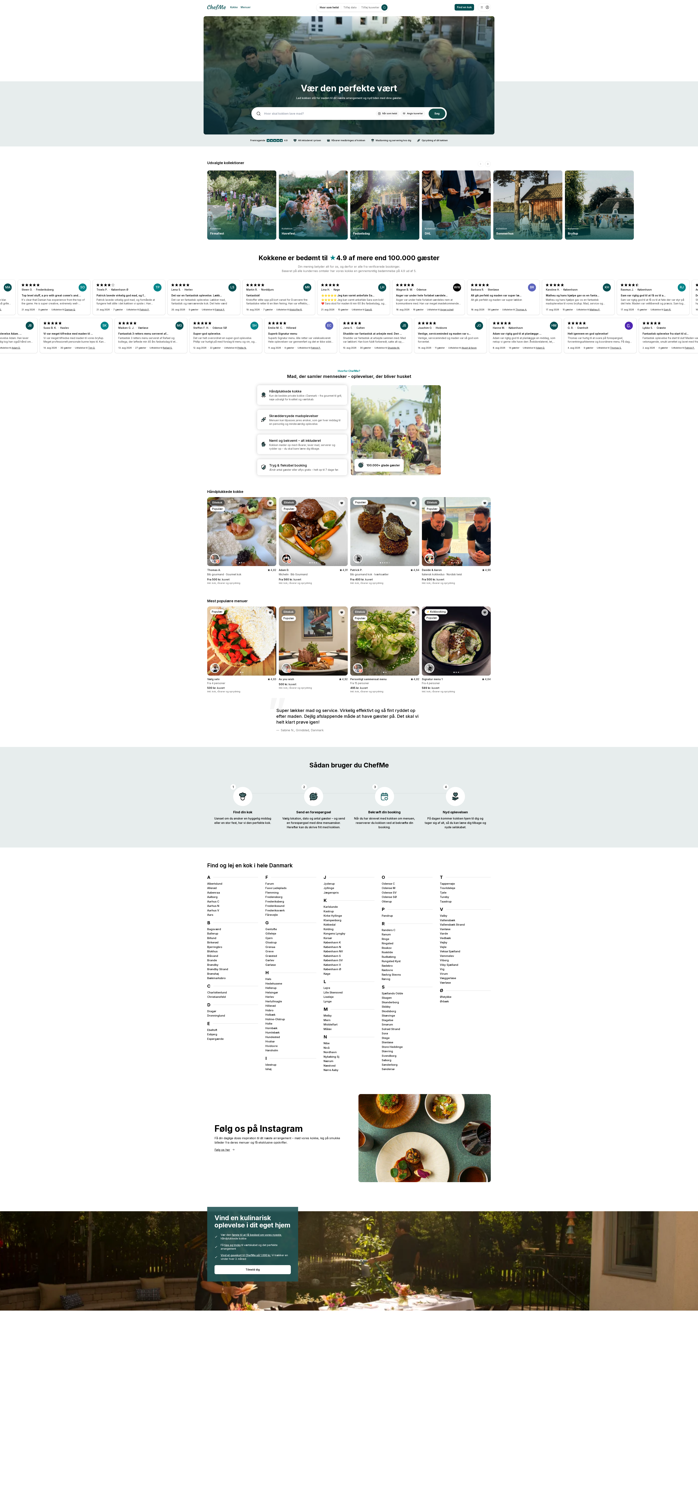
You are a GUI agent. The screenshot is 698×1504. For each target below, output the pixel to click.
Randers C (388, 930)
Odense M (388, 888)
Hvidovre (271, 1046)
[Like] (270, 503)
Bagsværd (214, 929)
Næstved (330, 1065)
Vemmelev (447, 956)
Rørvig (386, 979)
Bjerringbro (214, 947)
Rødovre (387, 970)
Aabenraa (213, 892)
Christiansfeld (216, 997)
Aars (210, 914)
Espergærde (215, 1039)
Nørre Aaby (331, 1070)
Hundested (272, 1037)
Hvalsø (269, 1041)
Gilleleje (270, 933)
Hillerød (270, 1005)
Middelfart (331, 1024)
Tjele (443, 892)
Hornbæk (271, 1028)
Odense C (388, 883)
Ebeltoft (212, 1030)
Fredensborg (273, 897)
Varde (444, 933)
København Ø (332, 969)
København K (332, 942)
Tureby (444, 897)
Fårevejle (271, 914)
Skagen (387, 997)
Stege (386, 1038)
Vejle (443, 947)
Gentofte (271, 929)
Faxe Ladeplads (275, 888)
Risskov (387, 948)
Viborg (444, 960)
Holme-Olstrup (275, 1019)
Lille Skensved (333, 992)
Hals (268, 979)
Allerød (212, 888)
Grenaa (270, 947)
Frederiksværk (275, 910)
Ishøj (268, 1069)
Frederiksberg (274, 901)
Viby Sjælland (449, 965)
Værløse (445, 982)
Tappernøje (447, 883)
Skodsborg (389, 1011)
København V (332, 965)
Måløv (328, 1029)
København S (332, 956)
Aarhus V (213, 910)
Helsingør (271, 992)
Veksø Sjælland (450, 951)
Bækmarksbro (216, 978)
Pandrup (387, 915)
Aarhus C (213, 901)
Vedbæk (445, 938)
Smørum (387, 1024)
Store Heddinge (392, 1047)
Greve (269, 951)
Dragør (211, 1011)
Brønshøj (213, 973)
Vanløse (445, 929)
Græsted (271, 956)
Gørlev (269, 960)
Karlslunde (331, 906)
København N (332, 947)
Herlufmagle (273, 1001)
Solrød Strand (391, 1029)
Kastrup (329, 911)
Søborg (386, 1060)
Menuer (245, 7)
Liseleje (329, 997)
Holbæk (270, 1014)
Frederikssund (274, 906)
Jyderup (329, 883)
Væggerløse (448, 978)
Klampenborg (332, 920)
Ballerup (212, 933)
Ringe (385, 939)
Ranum (386, 934)
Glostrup (271, 942)
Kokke (234, 7)
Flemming (272, 892)
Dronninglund (216, 1015)
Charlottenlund (217, 992)
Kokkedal (330, 924)
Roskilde (387, 952)
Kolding (329, 929)
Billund (211, 938)
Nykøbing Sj (331, 1056)
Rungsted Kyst (391, 961)
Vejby (443, 942)
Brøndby (212, 965)
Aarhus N (213, 906)
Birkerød (212, 942)
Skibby (386, 1006)
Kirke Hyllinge (333, 915)
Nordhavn (330, 1052)
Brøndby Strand (217, 969)
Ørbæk (444, 1001)
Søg (437, 113)
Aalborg (212, 897)
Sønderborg (390, 1064)
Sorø (385, 1033)
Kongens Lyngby (334, 933)
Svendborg (389, 1055)
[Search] (384, 7)
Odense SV (389, 892)
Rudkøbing (389, 957)
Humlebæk (272, 1032)
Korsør (328, 938)
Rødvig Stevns (391, 974)
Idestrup (270, 1064)
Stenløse (387, 1042)
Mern (327, 1020)
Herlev (269, 997)
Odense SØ (389, 897)
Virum (444, 973)
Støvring (387, 1051)
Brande (212, 960)
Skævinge (388, 1015)
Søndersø (388, 1069)
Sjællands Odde (392, 993)
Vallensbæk (447, 920)
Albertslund (214, 883)
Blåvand (212, 956)
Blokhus (212, 951)
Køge (327, 973)
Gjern (269, 938)
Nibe (327, 1043)
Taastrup (446, 901)
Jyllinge (329, 888)
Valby (443, 915)
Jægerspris (331, 892)
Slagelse (387, 1020)
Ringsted (387, 943)
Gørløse (270, 965)
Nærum (328, 1061)
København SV (333, 960)
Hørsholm (271, 1050)
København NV (333, 951)
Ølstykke (445, 997)
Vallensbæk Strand (452, 924)
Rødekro (387, 965)
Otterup (387, 901)
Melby (328, 1015)
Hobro (269, 1010)
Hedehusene (273, 983)
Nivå (327, 1047)
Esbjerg (212, 1034)
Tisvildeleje (447, 888)
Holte (268, 1023)
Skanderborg (390, 1002)
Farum (269, 883)
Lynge (328, 1001)
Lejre (327, 988)
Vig (442, 969)
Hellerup (270, 988)
